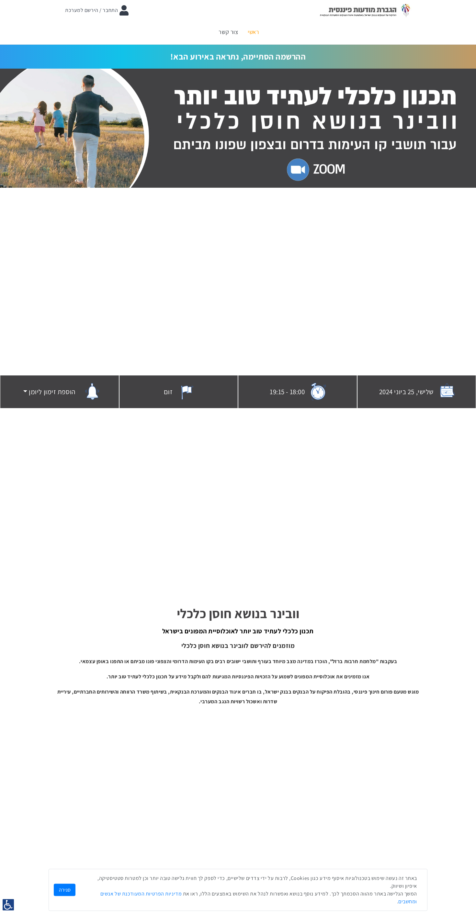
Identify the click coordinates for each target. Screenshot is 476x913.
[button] (49, 392)
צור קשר (228, 32)
